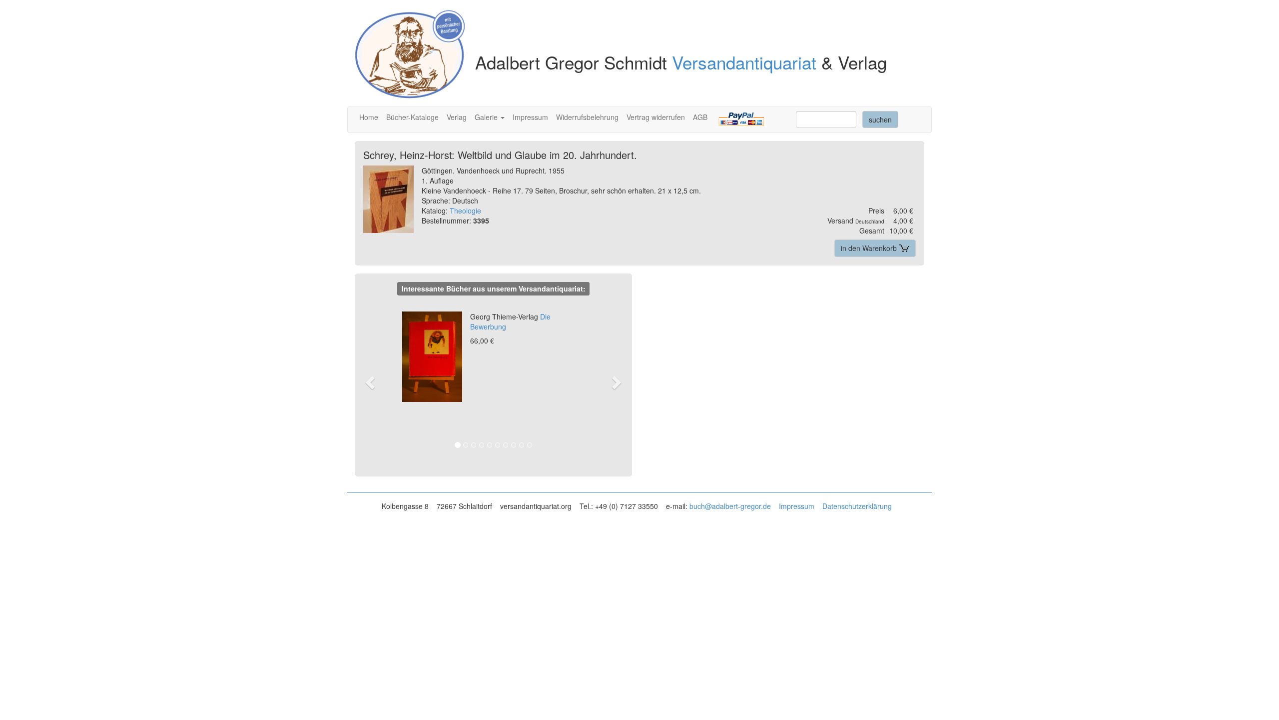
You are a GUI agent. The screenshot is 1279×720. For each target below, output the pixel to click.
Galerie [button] (487, 117)
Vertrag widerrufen (656, 117)
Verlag (457, 117)
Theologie (465, 211)
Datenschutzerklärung (857, 506)
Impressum (530, 117)
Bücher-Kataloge (412, 117)
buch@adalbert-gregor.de (730, 506)
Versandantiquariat (744, 62)
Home (368, 117)
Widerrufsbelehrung (587, 117)
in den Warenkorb (870, 248)
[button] (375, 382)
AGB (700, 117)
